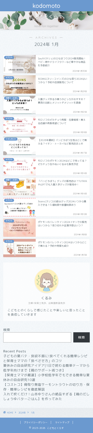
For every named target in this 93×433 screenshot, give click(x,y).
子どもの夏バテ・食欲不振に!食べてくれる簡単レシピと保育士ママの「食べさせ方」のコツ (45, 358)
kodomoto (46, 5)
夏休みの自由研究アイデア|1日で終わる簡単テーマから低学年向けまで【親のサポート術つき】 (46, 368)
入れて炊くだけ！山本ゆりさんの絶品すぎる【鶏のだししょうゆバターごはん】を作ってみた (46, 396)
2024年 (22, 412)
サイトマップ (62, 422)
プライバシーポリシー (36, 422)
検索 (6, 330)
